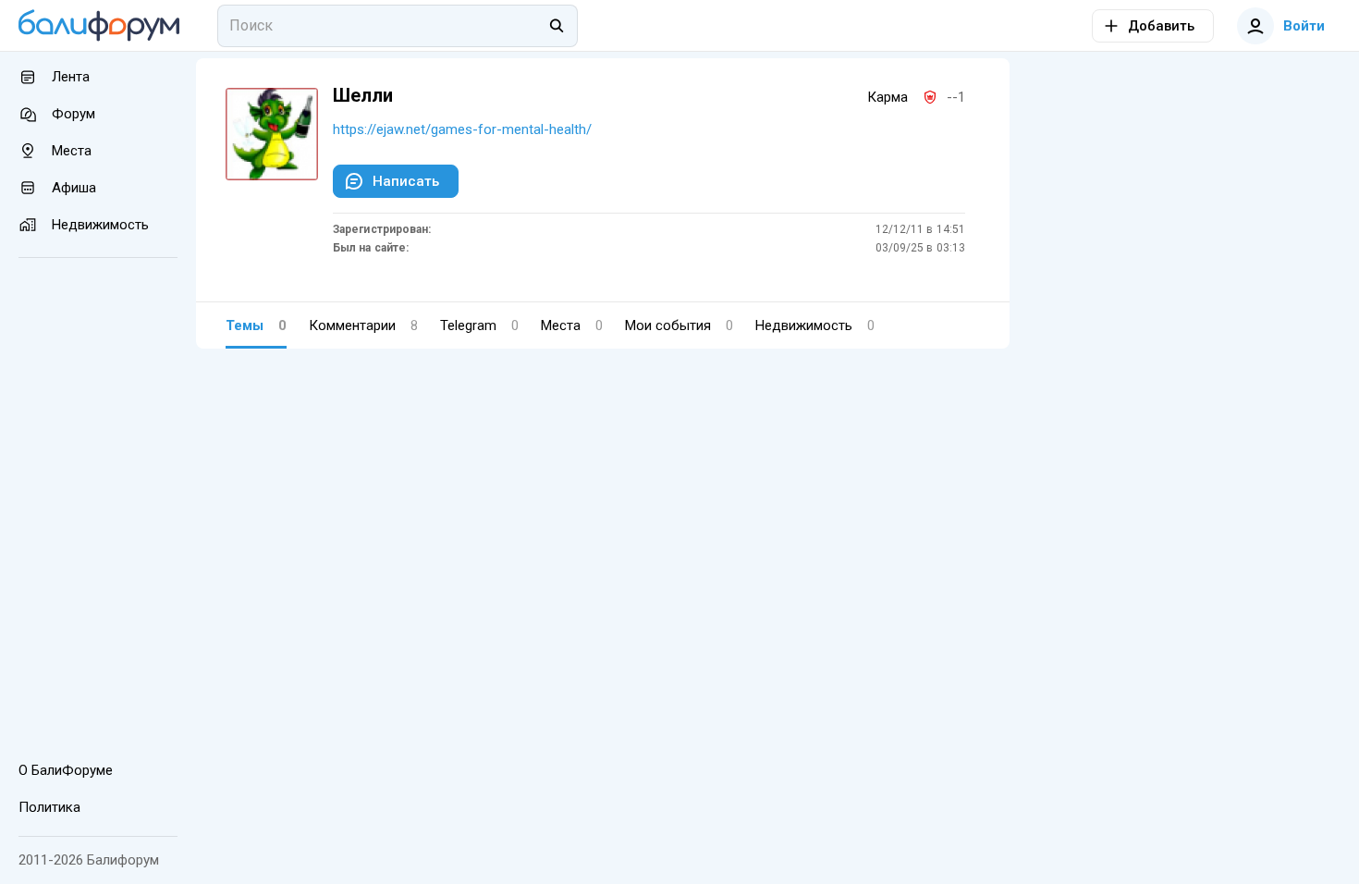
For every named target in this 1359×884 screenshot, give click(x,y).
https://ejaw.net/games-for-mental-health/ (462, 129)
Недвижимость (815, 325)
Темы (256, 325)
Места (572, 325)
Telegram (479, 325)
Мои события (679, 325)
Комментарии (363, 325)
